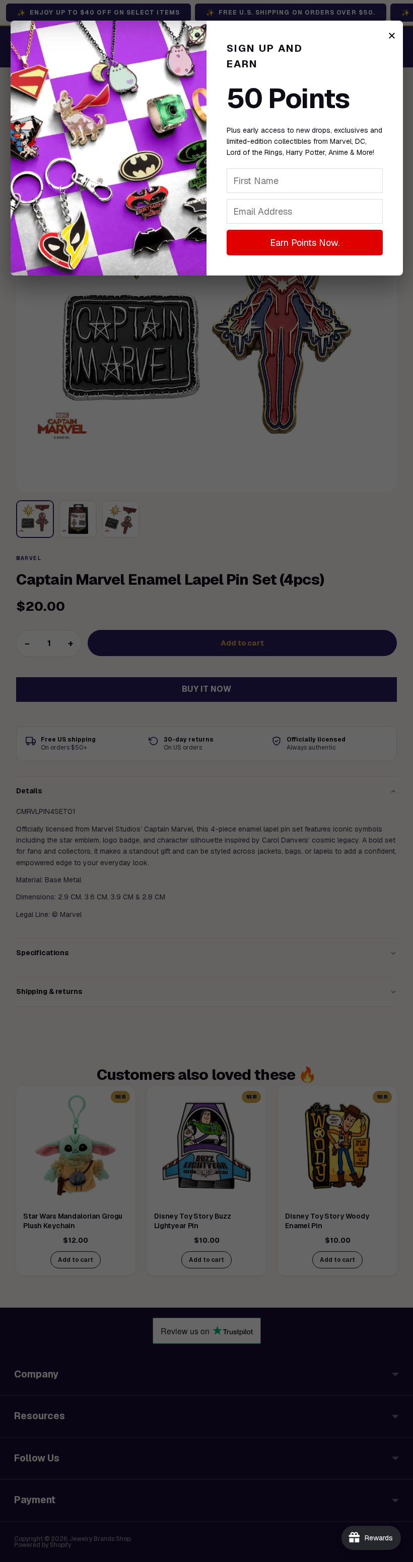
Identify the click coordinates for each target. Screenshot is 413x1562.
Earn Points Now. (304, 242)
